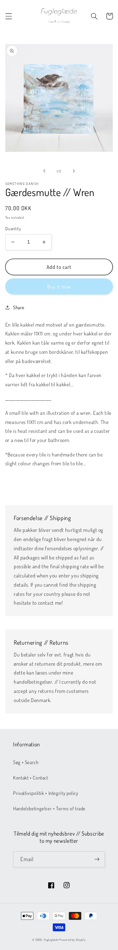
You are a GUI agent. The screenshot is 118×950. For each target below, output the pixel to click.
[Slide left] (44, 171)
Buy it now (59, 286)
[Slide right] (74, 171)
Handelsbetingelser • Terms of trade (49, 808)
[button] (8, 16)
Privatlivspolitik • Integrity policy (45, 793)
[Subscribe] (97, 859)
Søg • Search (26, 762)
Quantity (13, 228)
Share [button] (19, 307)
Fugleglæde (51, 939)
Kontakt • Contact (30, 777)
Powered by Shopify (72, 939)
